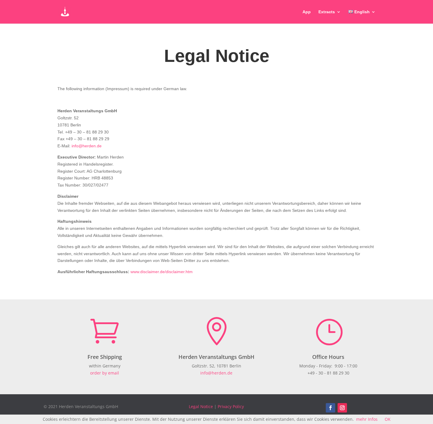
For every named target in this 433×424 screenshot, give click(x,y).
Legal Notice (201, 406)
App (307, 12)
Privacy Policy (231, 406)
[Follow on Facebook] (330, 408)
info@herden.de (87, 145)
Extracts (326, 12)
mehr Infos (367, 419)
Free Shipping (104, 356)
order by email (104, 373)
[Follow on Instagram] (342, 408)
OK (388, 419)
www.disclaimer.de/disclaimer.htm (161, 271)
